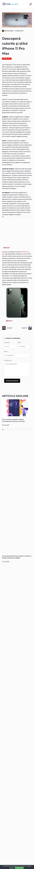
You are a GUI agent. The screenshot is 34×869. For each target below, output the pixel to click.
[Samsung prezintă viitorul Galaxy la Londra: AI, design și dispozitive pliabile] (17, 491)
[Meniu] (30, 4)
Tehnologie (7, 58)
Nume (19, 342)
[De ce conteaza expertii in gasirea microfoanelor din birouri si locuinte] (17, 407)
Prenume (7, 342)
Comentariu (8, 360)
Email (6, 351)
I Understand (19, 868)
